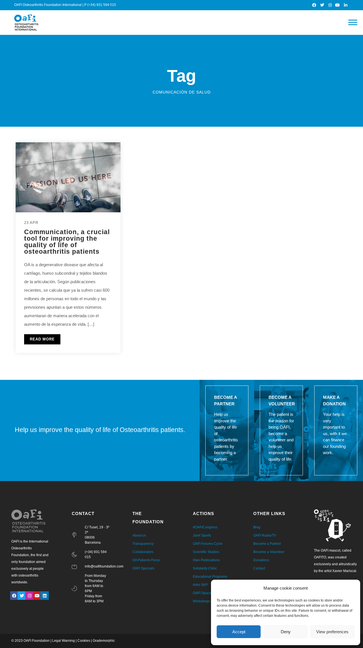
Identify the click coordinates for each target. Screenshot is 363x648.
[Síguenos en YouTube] (338, 5)
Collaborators (142, 552)
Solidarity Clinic (205, 568)
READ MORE (42, 339)
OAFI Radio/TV (264, 535)
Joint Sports (202, 535)
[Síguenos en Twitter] (322, 5)
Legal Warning (63, 641)
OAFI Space (202, 593)
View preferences (332, 631)
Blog (256, 527)
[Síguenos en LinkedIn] (346, 5)
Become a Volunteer (268, 552)
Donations (261, 560)
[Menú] (352, 22)
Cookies (83, 641)
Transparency (143, 544)
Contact (259, 568)
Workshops (201, 601)
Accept (238, 631)
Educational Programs (210, 577)
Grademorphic (104, 641)
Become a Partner (267, 544)
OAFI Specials (143, 568)
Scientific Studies (206, 552)
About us (139, 535)
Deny (286, 631)
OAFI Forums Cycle (208, 544)
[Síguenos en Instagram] (330, 5)
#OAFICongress (205, 527)
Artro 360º (200, 585)
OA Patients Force (146, 560)
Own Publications (206, 560)
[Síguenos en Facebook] (314, 5)
